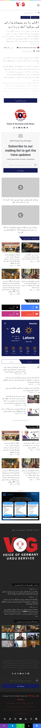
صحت (29, 710)
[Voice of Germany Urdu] (20, 5)
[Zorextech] (20, 506)
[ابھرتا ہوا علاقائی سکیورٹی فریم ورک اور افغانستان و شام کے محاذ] (30, 247)
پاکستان (27, 13)
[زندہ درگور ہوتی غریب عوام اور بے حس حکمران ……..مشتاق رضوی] (30, 436)
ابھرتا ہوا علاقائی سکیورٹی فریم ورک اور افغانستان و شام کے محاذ (30, 257)
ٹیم (16, 713)
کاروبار (23, 710)
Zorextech (20, 490)
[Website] (27, 127)
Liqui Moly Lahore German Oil (20, 420)
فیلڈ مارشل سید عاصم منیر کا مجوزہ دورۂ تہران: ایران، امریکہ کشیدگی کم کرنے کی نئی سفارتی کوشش (11, 259)
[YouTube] (19, 127)
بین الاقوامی (30, 706)
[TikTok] (14, 127)
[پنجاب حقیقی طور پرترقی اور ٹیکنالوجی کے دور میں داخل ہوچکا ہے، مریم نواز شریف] (30, 274)
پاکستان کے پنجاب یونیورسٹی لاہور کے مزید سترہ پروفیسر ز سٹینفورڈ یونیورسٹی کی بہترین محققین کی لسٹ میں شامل (21, 379)
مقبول (29, 361)
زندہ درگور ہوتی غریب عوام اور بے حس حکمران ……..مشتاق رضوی (31, 445)
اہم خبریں (20, 706)
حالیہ (11, 361)
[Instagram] (16, 127)
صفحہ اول (34, 13)
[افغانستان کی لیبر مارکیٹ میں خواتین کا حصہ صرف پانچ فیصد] (8, 636)
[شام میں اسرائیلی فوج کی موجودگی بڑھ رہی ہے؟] (33, 636)
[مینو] (38, 5)
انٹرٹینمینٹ (11, 706)
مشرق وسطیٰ (11, 703)
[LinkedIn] (22, 127)
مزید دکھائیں (21, 100)
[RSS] (12, 673)
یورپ (17, 703)
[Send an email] (17, 47)
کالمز (11, 710)
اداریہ (5, 710)
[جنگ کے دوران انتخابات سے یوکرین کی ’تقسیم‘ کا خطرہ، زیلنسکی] (21, 636)
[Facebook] (24, 127)
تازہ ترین (25, 17)
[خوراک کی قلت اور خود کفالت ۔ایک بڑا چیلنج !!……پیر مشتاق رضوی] (33, 412)
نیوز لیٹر (22, 713)
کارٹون (16, 710)
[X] (25, 673)
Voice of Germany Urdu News (28, 47)
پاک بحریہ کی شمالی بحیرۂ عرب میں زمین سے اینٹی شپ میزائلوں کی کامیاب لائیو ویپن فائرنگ (14, 369)
